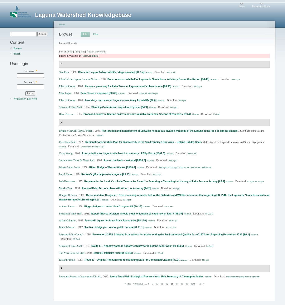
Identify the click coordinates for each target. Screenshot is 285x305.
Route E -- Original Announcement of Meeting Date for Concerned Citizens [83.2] (131, 259)
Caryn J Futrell (85, 130)
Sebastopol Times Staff (70, 107)
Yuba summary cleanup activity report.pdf (243, 277)
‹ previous (138, 283)
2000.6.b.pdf (173, 168)
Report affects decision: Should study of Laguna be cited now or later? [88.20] (137, 213)
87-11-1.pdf (171, 228)
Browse (17, 48)
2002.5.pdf (192, 154)
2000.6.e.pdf (206, 168)
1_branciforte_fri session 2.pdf (92, 147)
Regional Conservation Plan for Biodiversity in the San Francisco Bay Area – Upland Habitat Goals (143, 142)
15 (182, 283)
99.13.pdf (157, 175)
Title (76, 51)
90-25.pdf (169, 207)
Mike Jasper (65, 93)
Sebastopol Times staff (70, 213)
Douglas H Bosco (68, 195)
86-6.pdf (182, 101)
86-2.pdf (76, 239)
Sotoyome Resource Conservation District (80, 276)
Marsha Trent (65, 188)
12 (167, 283)
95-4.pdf (250, 182)
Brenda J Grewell (67, 130)
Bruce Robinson (67, 227)
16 (187, 283)
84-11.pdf (159, 253)
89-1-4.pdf (171, 72)
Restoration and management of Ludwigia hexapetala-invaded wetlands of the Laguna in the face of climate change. (170, 130)
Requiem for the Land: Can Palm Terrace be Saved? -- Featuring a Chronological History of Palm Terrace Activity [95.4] (154, 181)
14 (177, 283)
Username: (30, 71)
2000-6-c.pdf (184, 168)
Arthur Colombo (67, 220)
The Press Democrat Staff (71, 252)
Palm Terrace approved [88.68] (99, 93)
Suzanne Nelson (90, 79)
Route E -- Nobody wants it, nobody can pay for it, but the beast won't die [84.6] (137, 246)
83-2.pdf (205, 260)
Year (70, 51)
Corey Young (65, 153)
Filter (95, 34)
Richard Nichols (67, 259)
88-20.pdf (209, 214)
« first (128, 283)
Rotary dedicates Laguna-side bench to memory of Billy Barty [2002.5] (123, 153)
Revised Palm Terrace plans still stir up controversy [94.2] (116, 188)
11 (162, 283)
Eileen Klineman (67, 86)
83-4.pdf (216, 114)
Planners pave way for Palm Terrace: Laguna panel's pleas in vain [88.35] (128, 86)
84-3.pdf (173, 107)
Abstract (149, 72)
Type (82, 51)
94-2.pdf (176, 189)
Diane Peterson (66, 114)
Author (90, 51)
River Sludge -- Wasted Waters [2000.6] (112, 167)
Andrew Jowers (67, 206)
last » (201, 283)
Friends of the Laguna (70, 79)
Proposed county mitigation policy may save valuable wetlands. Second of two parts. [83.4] (137, 114)
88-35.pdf (198, 87)
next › (193, 283)
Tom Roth (64, 72)
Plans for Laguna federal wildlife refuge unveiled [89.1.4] (111, 72)
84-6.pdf (209, 246)
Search (17, 53)
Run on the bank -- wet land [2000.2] (125, 160)
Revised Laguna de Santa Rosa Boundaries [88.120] (116, 220)
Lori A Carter (65, 174)
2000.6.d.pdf (195, 168)
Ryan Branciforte (67, 142)
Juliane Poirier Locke (69, 167)
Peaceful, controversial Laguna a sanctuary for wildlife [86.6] (120, 100)
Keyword (100, 51)
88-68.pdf (144, 93)
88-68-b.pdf (153, 93)
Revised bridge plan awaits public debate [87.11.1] (114, 227)
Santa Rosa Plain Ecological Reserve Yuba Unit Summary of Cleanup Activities (156, 276)
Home (241, 6)
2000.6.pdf (162, 168)
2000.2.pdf (172, 161)
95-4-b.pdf (259, 182)
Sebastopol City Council (71, 234)
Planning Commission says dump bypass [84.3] (119, 107)
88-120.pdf (173, 221)
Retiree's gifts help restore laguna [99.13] (105, 174)
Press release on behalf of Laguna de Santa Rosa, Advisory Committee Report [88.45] (158, 79)
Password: (30, 82)
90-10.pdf (127, 200)
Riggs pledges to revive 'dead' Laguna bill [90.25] (113, 206)
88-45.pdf (236, 79)
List (85, 34)
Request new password (25, 98)
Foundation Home (261, 6)
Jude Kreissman (67, 181)
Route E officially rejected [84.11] (113, 252)
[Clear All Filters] (90, 55)
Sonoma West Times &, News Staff (76, 160)
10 (157, 283)
